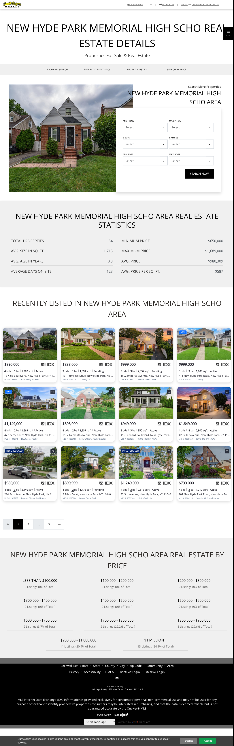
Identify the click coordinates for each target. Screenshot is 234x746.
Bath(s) (173, 137)
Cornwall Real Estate (74, 666)
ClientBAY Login (129, 672)
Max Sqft (174, 154)
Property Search (57, 69)
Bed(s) (127, 137)
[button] (228, 33)
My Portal (168, 4)
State (96, 666)
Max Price (175, 120)
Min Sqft (128, 154)
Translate (144, 722)
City (122, 666)
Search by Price (176, 69)
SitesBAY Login (155, 672)
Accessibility (92, 672)
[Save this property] (53, 333)
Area (170, 666)
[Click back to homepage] (11, 4)
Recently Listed (136, 69)
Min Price (128, 120)
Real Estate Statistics (97, 69)
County (110, 666)
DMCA (109, 672)
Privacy (74, 672)
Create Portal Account (205, 4)
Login (184, 4)
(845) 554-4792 (135, 4)
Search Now (199, 174)
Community (154, 666)
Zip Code (136, 666)
